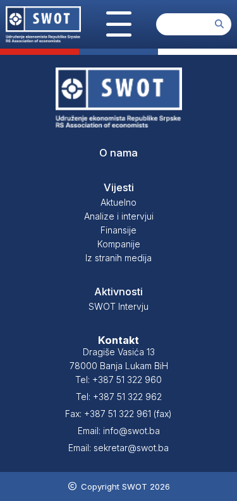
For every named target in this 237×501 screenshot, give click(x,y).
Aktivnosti (118, 291)
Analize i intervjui (119, 216)
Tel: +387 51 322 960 (118, 379)
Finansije (118, 230)
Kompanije (118, 244)
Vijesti (119, 187)
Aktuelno (118, 202)
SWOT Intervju (118, 306)
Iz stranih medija (118, 257)
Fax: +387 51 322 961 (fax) (118, 413)
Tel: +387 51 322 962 (119, 396)
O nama (118, 152)
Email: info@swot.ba (119, 430)
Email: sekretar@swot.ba (118, 447)
